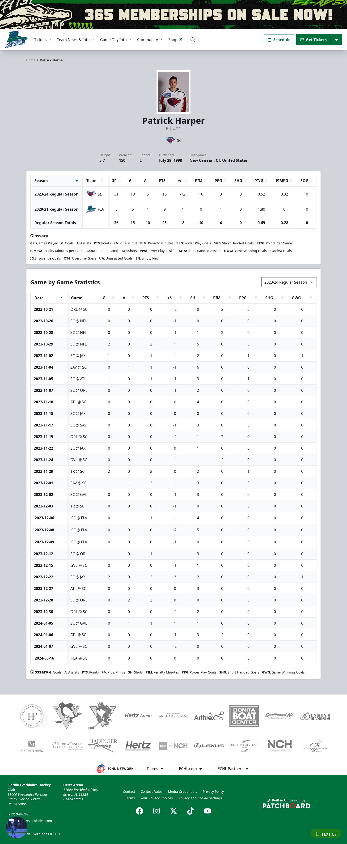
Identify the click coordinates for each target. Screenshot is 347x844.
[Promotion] (173, 14)
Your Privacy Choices (156, 798)
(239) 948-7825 (19, 814)
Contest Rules (151, 791)
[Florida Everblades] (16, 39)
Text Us (329, 834)
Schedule (281, 39)
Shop (173, 39)
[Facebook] (139, 811)
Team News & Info (73, 39)
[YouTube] (207, 811)
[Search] (193, 40)
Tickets (40, 39)
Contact (129, 791)
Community (147, 39)
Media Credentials (182, 791)
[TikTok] (190, 811)
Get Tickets (316, 39)
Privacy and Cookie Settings (200, 798)
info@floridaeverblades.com (30, 820)
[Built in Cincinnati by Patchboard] (286, 803)
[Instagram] (156, 811)
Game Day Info (113, 39)
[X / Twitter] (173, 811)
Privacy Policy (213, 791)
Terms (130, 798)
